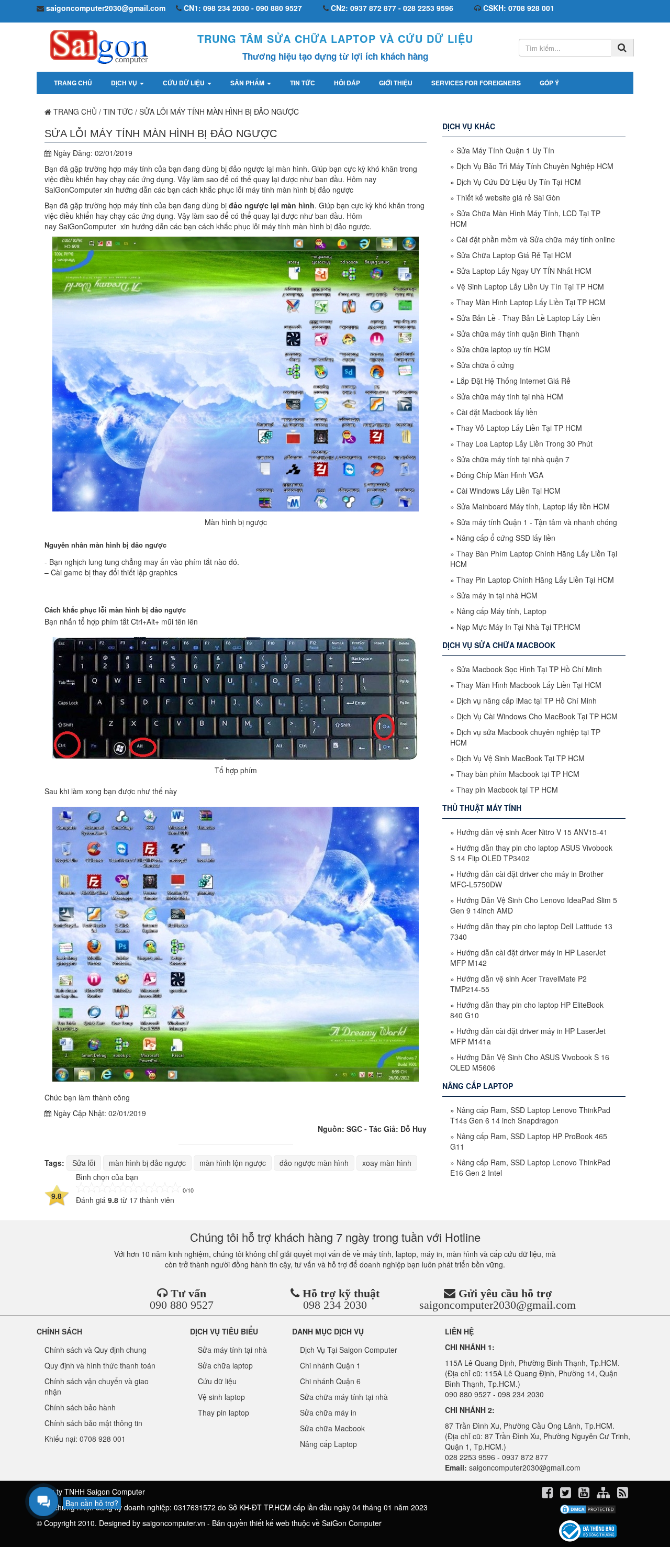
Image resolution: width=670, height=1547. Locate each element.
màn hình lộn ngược (232, 1163)
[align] (604, 1494)
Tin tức (302, 82)
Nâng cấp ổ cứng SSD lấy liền (505, 537)
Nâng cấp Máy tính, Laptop (501, 611)
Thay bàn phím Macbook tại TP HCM (517, 774)
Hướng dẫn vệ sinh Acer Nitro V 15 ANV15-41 (532, 832)
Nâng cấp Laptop (328, 1444)
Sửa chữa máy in (328, 1412)
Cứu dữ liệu (184, 82)
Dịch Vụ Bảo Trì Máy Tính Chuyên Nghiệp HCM (534, 166)
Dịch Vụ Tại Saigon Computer (348, 1349)
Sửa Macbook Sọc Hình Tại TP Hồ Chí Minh (529, 669)
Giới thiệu (395, 82)
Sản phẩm (248, 82)
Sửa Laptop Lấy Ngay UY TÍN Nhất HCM (523, 270)
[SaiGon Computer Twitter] (566, 1494)
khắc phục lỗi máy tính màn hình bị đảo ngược (293, 226)
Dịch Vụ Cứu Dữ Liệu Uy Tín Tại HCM (518, 181)
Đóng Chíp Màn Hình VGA (499, 475)
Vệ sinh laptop (221, 1397)
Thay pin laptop (223, 1412)
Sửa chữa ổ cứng (485, 365)
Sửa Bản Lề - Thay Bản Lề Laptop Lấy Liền (528, 318)
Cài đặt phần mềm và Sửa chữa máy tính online (535, 239)
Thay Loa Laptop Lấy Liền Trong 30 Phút (524, 443)
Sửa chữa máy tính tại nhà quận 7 (513, 459)
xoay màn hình (386, 1163)
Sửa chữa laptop (225, 1365)
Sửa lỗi (83, 1163)
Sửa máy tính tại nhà (232, 1349)
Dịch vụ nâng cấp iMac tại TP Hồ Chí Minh (526, 700)
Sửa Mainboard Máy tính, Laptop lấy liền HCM (533, 506)
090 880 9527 (182, 1305)
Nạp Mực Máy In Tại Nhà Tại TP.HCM (518, 626)
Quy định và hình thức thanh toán (99, 1365)
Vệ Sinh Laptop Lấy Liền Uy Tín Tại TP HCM (530, 286)
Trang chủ (73, 82)
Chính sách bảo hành (80, 1407)
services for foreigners (476, 82)
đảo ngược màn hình (314, 1163)
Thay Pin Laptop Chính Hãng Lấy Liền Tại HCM (535, 579)
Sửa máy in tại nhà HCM (497, 595)
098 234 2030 (335, 1305)
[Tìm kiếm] (622, 48)
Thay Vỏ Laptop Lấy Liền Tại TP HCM (519, 427)
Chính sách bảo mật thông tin (93, 1423)
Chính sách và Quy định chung (95, 1349)
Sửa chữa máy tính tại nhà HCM (509, 396)
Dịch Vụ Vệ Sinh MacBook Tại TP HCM (520, 758)
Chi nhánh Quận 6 (330, 1381)
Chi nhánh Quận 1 (330, 1365)
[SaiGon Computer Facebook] (548, 1494)
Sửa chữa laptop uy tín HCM (503, 349)
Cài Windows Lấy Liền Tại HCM (508, 490)
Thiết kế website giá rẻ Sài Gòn (508, 197)
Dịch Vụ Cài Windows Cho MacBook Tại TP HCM (537, 716)
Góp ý (549, 82)
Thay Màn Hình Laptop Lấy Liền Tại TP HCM (531, 302)
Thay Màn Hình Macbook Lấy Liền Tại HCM (528, 685)
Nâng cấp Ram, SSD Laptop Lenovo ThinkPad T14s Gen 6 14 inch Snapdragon (530, 1115)
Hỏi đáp (347, 82)
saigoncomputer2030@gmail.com (497, 1305)
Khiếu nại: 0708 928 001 (85, 1438)
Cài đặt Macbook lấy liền (497, 412)
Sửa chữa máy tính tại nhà (344, 1397)
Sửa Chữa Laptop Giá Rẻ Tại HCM (514, 255)
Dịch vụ (125, 82)
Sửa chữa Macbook (332, 1428)
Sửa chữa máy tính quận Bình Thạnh (517, 333)
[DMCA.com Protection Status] (587, 1509)
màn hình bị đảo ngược (147, 1163)
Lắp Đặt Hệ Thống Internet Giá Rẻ (513, 380)
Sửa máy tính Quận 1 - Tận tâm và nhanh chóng (536, 522)
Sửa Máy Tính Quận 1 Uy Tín (505, 150)
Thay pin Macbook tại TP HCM (507, 789)
